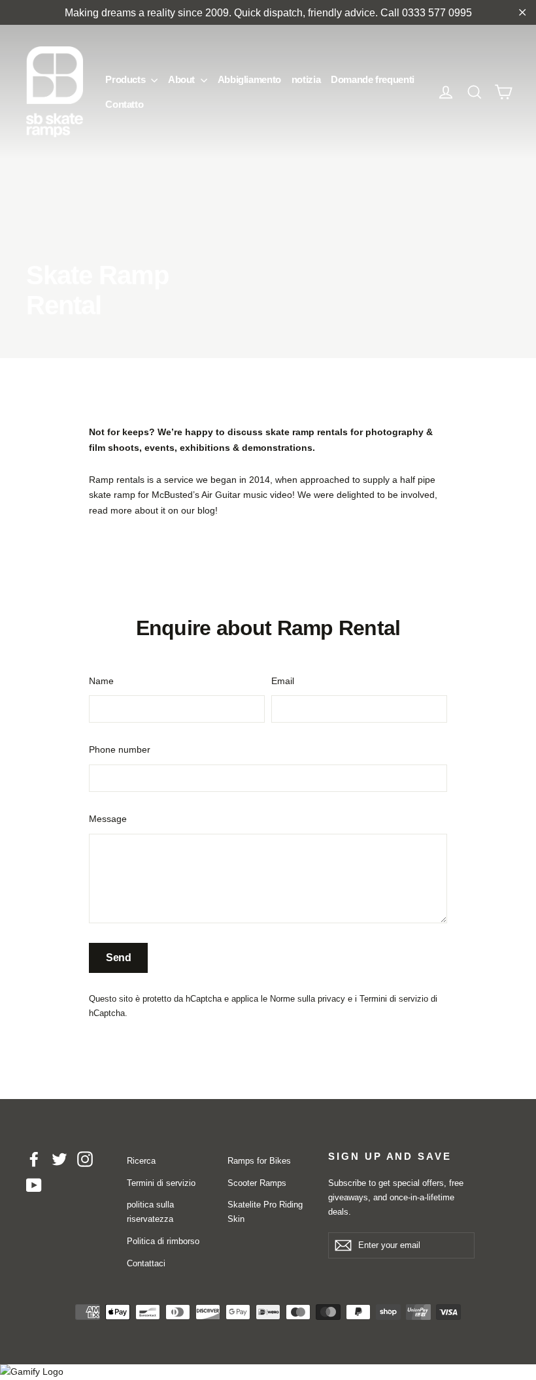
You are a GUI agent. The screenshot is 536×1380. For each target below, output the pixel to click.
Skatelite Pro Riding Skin (265, 1212)
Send (118, 957)
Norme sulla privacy (307, 999)
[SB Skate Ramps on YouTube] (34, 1184)
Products (126, 79)
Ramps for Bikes (259, 1161)
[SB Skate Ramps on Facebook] (34, 1159)
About (182, 79)
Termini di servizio (394, 999)
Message (108, 818)
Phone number (119, 749)
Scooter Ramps (256, 1183)
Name (101, 681)
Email (282, 681)
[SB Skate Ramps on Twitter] (59, 1159)
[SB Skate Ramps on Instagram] (85, 1159)
